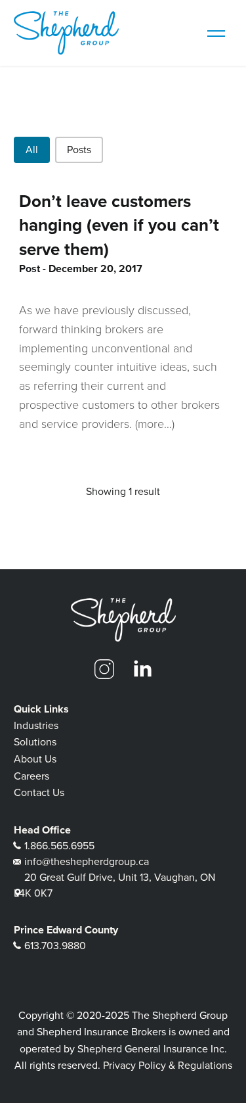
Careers (31, 776)
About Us (35, 758)
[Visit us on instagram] (104, 669)
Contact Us (39, 792)
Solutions (35, 741)
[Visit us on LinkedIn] (142, 669)
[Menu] (215, 32)
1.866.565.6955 (59, 845)
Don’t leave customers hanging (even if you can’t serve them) (119, 225)
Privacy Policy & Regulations (167, 1065)
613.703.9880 (55, 945)
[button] (32, 150)
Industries (36, 725)
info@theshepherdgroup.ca (86, 861)
